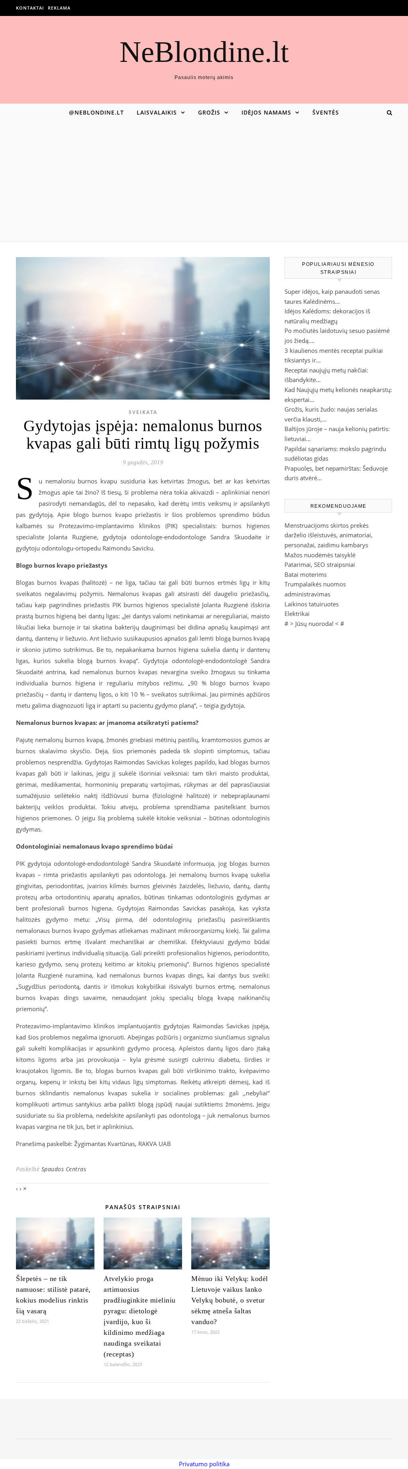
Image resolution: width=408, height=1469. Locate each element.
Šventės (325, 112)
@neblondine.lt (96, 112)
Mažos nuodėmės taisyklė (319, 555)
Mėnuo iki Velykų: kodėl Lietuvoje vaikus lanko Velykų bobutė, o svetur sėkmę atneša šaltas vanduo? (229, 1300)
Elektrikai (297, 614)
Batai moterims (305, 574)
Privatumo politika (204, 1464)
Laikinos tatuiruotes (311, 604)
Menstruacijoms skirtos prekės (326, 525)
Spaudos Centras (63, 1169)
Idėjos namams (266, 112)
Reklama (59, 8)
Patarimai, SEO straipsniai (319, 564)
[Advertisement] (204, 181)
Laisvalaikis (157, 112)
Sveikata (143, 412)
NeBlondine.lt (204, 52)
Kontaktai (30, 8)
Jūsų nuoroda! (314, 624)
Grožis (209, 112)
